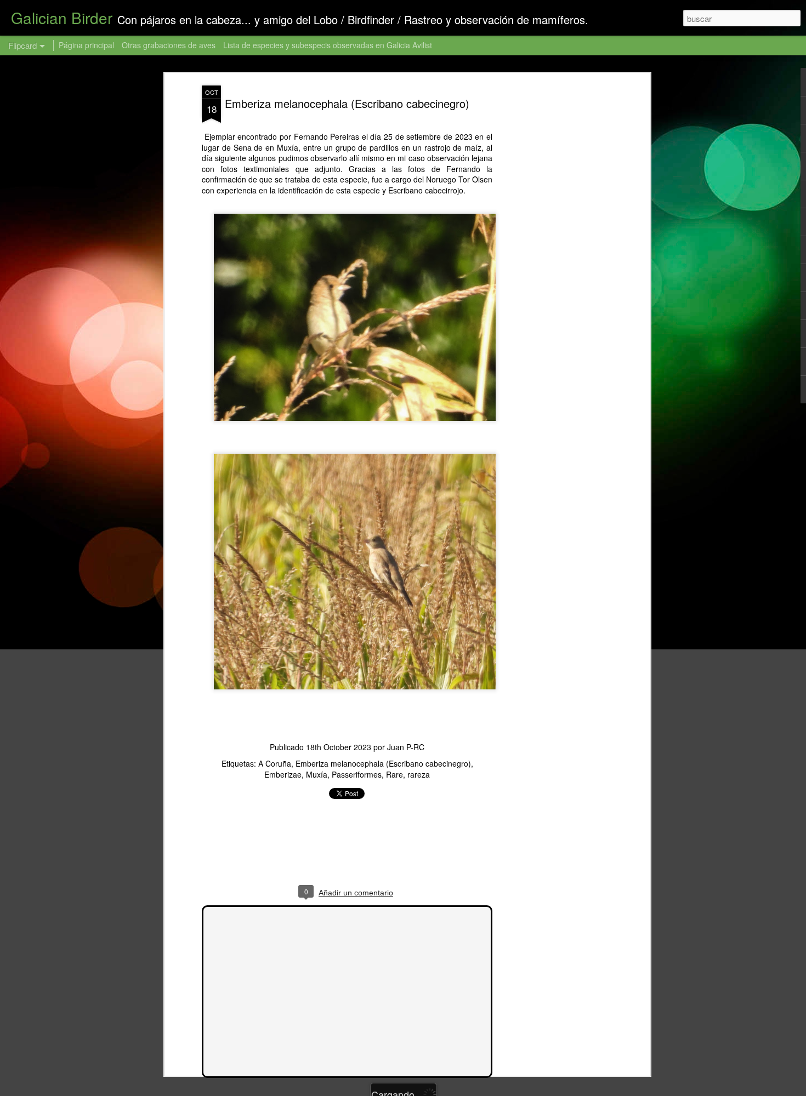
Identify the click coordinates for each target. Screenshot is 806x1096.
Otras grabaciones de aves (170, 44)
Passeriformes (357, 774)
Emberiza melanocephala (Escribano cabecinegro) (347, 103)
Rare (394, 774)
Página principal (86, 44)
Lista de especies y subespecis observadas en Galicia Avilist (327, 44)
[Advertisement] (553, 258)
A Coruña (274, 763)
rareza (418, 774)
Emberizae (283, 774)
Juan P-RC (405, 746)
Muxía (316, 774)
